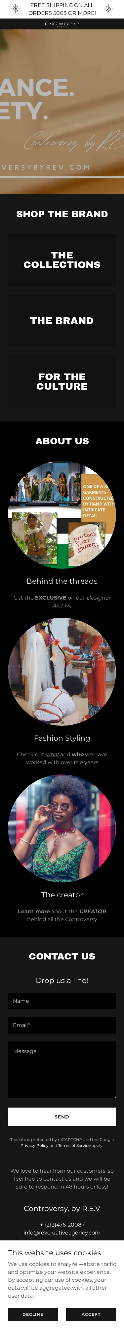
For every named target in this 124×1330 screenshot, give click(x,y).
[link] (62, 23)
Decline (32, 1314)
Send (62, 1117)
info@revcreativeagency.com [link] (62, 1233)
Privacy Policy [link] (35, 1145)
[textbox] (62, 1001)
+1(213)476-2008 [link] (60, 1225)
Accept (91, 1314)
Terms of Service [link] (74, 1145)
